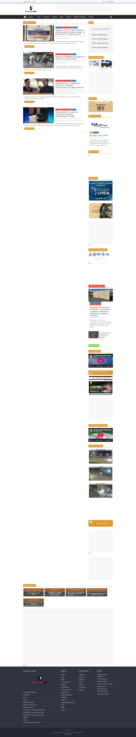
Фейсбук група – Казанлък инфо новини (34, 710)
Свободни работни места (68, 702)
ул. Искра (62, 62)
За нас (25, 697)
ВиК (91, 132)
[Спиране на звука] (108, 366)
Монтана (81, 677)
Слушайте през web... (101, 258)
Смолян (81, 684)
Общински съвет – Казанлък (105, 684)
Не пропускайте (65, 682)
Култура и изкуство (66, 27)
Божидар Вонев (75, 118)
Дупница (81, 689)
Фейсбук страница (28, 707)
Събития (68, 17)
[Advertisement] (84, 8)
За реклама (26, 694)
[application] (100, 361)
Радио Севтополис (102, 689)
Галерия (54, 17)
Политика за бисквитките (30, 692)
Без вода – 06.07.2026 (99, 135)
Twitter (25, 720)
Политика (46, 17)
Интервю (63, 700)
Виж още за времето (101, 523)
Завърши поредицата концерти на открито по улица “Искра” (70, 57)
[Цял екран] (111, 366)
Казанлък (58, 27)
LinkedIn (25, 717)
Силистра (81, 679)
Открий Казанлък (102, 679)
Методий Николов (72, 91)
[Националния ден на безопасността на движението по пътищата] (93, 332)
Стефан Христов (66, 38)
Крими (63, 679)
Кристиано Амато (64, 91)
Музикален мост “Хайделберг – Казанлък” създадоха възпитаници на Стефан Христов (69, 85)
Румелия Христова (76, 60)
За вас (62, 705)
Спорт (39, 17)
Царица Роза (64, 692)
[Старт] (90, 366)
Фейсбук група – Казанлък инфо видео (33, 715)
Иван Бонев (67, 36)
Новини (30, 17)
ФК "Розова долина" (102, 691)
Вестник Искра (101, 686)
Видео (61, 17)
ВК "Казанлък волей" (103, 694)
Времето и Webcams (80, 17)
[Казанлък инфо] (25, 17)
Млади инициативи (66, 695)
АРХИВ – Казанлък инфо (29, 705)
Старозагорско (65, 687)
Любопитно (64, 697)
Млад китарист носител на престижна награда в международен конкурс (66, 114)
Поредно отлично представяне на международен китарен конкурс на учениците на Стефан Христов (70, 32)
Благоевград (82, 687)
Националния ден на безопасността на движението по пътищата (105, 335)
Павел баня (82, 674)
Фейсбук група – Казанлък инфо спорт (33, 712)
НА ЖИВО (91, 17)
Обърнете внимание (95, 304)
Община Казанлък (102, 681)
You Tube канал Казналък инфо (31, 722)
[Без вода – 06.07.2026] (100, 119)
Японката (67, 62)
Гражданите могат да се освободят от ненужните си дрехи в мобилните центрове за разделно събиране (100, 311)
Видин (80, 682)
